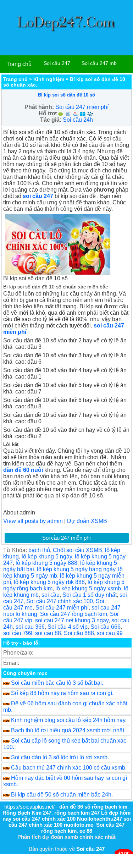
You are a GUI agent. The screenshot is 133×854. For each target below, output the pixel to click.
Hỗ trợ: (48, 113)
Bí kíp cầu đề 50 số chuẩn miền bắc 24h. (62, 795)
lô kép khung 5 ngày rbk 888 (49, 582)
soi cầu (50, 595)
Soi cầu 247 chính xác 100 (59, 601)
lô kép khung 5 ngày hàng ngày (76, 569)
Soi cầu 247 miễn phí (82, 107)
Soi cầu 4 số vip (68, 627)
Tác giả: (50, 120)
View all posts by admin (33, 521)
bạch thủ (39, 550)
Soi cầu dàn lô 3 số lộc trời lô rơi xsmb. (60, 757)
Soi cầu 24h (78, 120)
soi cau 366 (30, 627)
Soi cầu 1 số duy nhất (89, 595)
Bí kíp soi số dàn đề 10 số (66, 95)
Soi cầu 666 (105, 627)
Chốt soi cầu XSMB (77, 550)
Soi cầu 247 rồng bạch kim (73, 614)
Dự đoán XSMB (87, 521)
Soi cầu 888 (79, 633)
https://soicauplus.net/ (29, 807)
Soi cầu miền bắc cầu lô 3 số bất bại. (57, 683)
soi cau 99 (110, 633)
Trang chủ (19, 64)
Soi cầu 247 (57, 63)
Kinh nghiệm (48, 79)
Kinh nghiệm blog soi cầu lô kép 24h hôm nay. (69, 720)
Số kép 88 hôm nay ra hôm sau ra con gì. (62, 693)
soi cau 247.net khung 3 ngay (72, 620)
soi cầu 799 (17, 633)
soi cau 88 (48, 633)
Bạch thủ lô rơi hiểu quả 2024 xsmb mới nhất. (68, 730)
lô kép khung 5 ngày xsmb (88, 588)
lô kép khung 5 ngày (47, 556)
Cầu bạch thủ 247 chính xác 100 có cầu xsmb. (69, 768)
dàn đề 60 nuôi (23, 470)
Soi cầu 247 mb (99, 63)
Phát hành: (39, 107)
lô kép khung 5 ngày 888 (46, 563)
